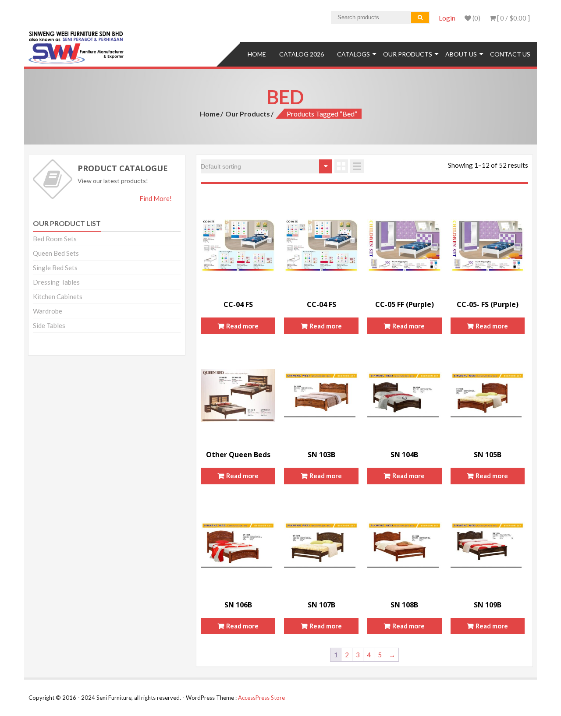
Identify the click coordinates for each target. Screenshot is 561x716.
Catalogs (353, 54)
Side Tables (49, 325)
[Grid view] (341, 166)
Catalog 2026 (301, 54)
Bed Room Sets (55, 239)
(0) (475, 17)
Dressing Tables (56, 282)
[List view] (357, 166)
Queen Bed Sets (56, 253)
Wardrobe (47, 311)
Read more (242, 326)
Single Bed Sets (55, 268)
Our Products (407, 54)
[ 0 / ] (513, 18)
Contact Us (510, 54)
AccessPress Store (261, 697)
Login (447, 18)
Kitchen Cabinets (57, 296)
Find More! (155, 198)
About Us (461, 54)
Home (257, 54)
